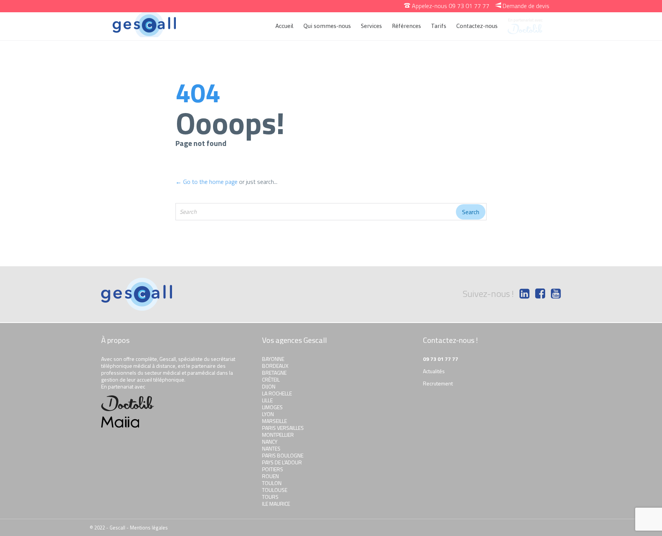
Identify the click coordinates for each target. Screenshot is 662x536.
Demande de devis (522, 5)
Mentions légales (149, 527)
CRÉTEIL (271, 379)
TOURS (270, 497)
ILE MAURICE (276, 504)
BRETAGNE (274, 373)
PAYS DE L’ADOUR (282, 462)
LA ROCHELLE (277, 393)
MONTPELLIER (278, 435)
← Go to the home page (206, 181)
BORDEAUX (275, 366)
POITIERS (272, 469)
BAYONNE (273, 359)
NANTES (271, 448)
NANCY (269, 442)
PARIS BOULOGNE (282, 455)
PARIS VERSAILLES (283, 428)
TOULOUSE (274, 490)
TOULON (272, 483)
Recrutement (438, 383)
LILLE (267, 400)
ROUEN (270, 476)
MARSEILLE (274, 421)
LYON (268, 414)
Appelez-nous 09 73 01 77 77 (446, 5)
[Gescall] (144, 24)
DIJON (268, 386)
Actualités (434, 371)
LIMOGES (272, 407)
